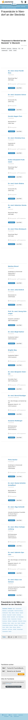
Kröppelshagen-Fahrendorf (7, 625)
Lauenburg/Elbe (10, 610)
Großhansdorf (5, 612)
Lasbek (12, 623)
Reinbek (10, 608)
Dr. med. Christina (16, 138)
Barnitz (10, 631)
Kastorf (19, 623)
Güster (9, 623)
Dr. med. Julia (16, 290)
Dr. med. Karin (16, 183)
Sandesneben (14, 619)
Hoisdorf (21, 612)
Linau (16, 623)
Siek (17, 616)
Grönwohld (20, 621)
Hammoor (23, 623)
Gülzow (24, 621)
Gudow (9, 619)
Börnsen (17, 612)
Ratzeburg (4, 610)
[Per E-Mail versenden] (16, 637)
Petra (12, 459)
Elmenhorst (4, 629)
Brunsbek (19, 619)
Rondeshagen (20, 629)
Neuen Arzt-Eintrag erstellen (13, 686)
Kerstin (15, 116)
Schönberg (4, 623)
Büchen (13, 612)
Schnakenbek (5, 631)
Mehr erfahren (8, 683)
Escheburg (19, 614)
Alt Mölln (14, 629)
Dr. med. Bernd (17, 395)
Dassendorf (9, 614)
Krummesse (4, 621)
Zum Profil (19, 88)
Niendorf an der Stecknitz (11, 7)
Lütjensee (4, 614)
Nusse (3, 627)
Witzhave (9, 621)
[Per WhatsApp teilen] (14, 637)
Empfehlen (11, 88)
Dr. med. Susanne (17, 94)
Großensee (4, 619)
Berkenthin (13, 616)
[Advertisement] (14, 60)
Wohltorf (8, 616)
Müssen (14, 627)
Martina (13, 266)
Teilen (4, 637)
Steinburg (4, 616)
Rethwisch (16, 625)
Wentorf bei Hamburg (18, 610)
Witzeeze (18, 627)
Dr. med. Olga (16, 507)
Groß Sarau (10, 629)
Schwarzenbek (18, 608)
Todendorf (21, 625)
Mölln (14, 608)
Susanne (15, 421)
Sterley (10, 627)
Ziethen (7, 627)
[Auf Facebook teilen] (9, 637)
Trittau (10, 612)
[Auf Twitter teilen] (11, 637)
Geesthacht (4, 608)
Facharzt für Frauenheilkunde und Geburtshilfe (11, 6)
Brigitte (12, 350)
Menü (15, 4)
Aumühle (14, 614)
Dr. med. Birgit (16, 332)
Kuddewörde (14, 621)
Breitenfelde (21, 616)
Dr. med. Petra (17, 229)
